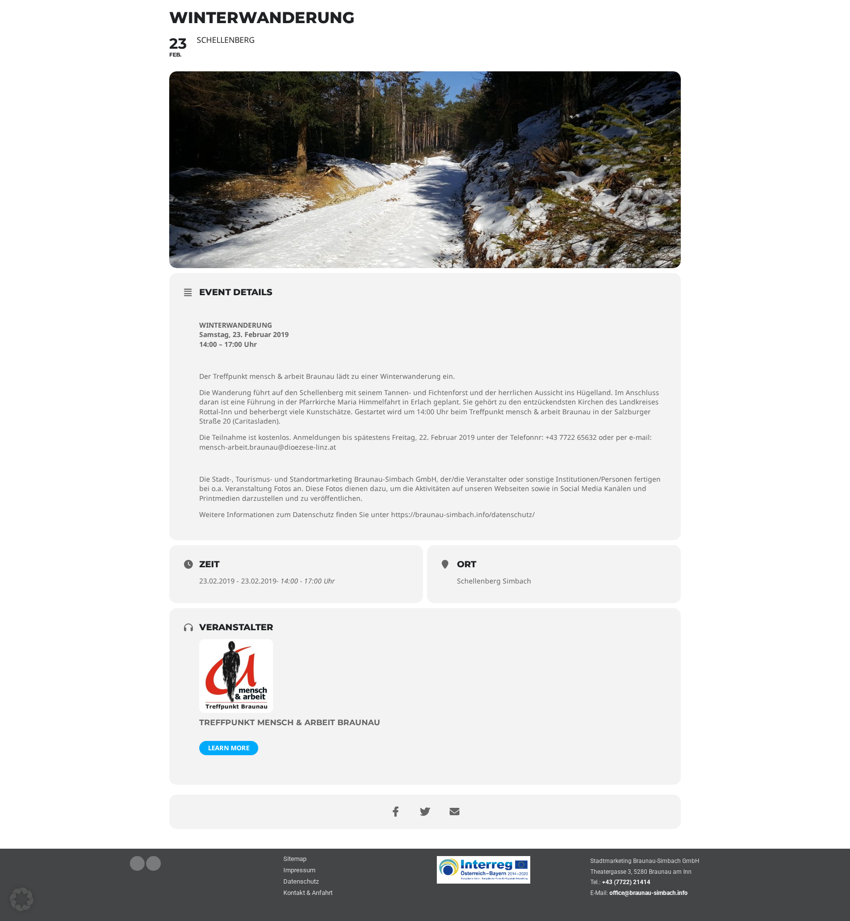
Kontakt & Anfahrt (308, 893)
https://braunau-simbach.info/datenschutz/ (463, 514)
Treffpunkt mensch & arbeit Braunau (289, 722)
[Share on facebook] (395, 811)
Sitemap (294, 859)
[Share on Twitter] (425, 811)
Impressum (299, 870)
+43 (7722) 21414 (626, 882)
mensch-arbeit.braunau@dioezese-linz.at (267, 447)
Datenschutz (301, 882)
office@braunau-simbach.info (648, 893)
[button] (21, 899)
